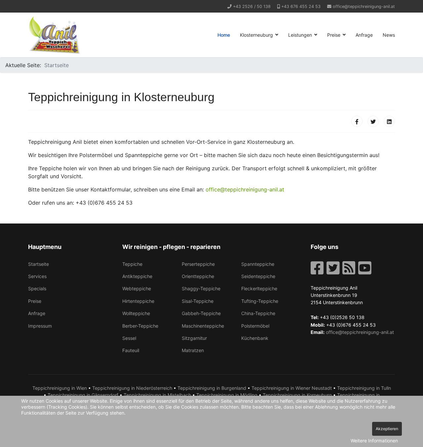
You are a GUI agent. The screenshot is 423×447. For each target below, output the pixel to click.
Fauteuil (130, 350)
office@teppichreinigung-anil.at (364, 6)
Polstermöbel (255, 326)
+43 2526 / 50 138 (252, 6)
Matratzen (193, 350)
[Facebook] (357, 121)
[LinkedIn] (389, 121)
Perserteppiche (198, 264)
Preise (333, 35)
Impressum (40, 326)
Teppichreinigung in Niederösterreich (132, 388)
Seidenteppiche (258, 276)
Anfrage (364, 35)
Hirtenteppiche (138, 301)
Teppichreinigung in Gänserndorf (83, 395)
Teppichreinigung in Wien (59, 388)
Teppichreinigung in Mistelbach (157, 395)
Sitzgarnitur (194, 338)
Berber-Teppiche (140, 326)
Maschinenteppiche (203, 326)
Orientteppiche (198, 276)
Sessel (129, 338)
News (389, 35)
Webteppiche (136, 288)
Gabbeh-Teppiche (201, 313)
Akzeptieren (387, 428)
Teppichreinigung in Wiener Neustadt (291, 388)
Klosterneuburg (256, 35)
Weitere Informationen (374, 440)
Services (37, 276)
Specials (37, 288)
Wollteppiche (136, 313)
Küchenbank (254, 338)
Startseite (38, 264)
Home (223, 35)
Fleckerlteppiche (259, 288)
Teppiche (132, 264)
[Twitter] (373, 121)
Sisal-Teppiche (197, 301)
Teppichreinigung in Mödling (226, 395)
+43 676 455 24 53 (301, 6)
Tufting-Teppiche (259, 301)
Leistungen (300, 35)
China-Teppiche (258, 313)
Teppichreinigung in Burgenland (211, 388)
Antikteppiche (137, 276)
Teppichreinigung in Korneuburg (297, 395)
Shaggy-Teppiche (201, 288)
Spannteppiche (257, 264)
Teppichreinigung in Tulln (364, 388)
